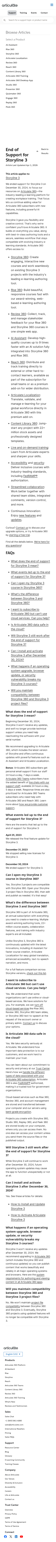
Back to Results (44, 151)
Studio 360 (11, 84)
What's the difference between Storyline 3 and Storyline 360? (26, 598)
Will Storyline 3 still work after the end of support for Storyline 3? (30, 640)
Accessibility (19, 462)
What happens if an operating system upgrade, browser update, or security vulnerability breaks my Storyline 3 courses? (30, 675)
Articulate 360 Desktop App (19, 80)
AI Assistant (11, 45)
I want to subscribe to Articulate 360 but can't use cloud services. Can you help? (30, 614)
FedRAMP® (30, 476)
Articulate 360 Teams (17, 778)
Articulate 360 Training (17, 76)
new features (27, 515)
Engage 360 (11, 98)
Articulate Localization (16, 58)
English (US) (14, 1354)
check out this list (36, 973)
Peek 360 (10, 107)
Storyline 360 (12, 53)
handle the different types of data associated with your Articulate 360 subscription (25, 1076)
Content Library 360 (16, 71)
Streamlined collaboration (27, 486)
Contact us (22, 527)
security (39, 462)
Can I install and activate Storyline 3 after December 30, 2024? (28, 655)
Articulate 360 (28, 191)
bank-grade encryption (18, 1111)
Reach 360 (11, 67)
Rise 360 (10, 49)
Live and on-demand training (29, 447)
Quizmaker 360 (13, 93)
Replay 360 (11, 102)
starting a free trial (19, 535)
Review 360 (11, 62)
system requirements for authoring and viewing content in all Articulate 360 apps (27, 1278)
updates (16, 519)
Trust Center (43, 1068)
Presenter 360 (13, 89)
